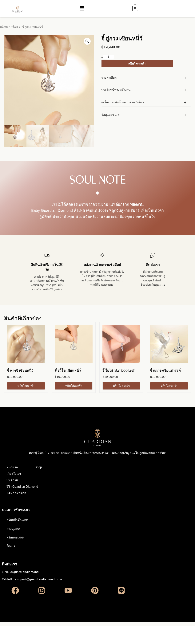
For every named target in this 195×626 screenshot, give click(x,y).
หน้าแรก (12, 467)
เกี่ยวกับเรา (13, 473)
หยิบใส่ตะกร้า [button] (26, 385)
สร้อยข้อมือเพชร (17, 520)
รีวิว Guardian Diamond (22, 486)
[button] (82, 8)
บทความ (12, 480)
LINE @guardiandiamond (20, 571)
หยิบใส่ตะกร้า (137, 63)
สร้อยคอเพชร (15, 537)
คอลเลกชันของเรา (17, 510)
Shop (38, 467)
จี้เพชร (16, 26)
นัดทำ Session (16, 493)
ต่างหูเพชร (13, 528)
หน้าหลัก (5, 26)
